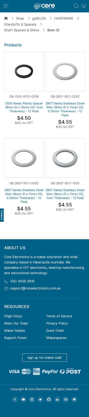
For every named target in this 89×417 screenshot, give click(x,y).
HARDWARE (63, 18)
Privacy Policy (57, 323)
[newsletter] (66, 399)
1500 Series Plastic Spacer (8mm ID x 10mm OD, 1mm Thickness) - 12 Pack (24, 107)
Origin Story (13, 316)
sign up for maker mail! (44, 357)
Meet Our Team (16, 323)
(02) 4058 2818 (22, 281)
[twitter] (40, 399)
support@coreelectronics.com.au (35, 288)
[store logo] (44, 6)
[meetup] (74, 399)
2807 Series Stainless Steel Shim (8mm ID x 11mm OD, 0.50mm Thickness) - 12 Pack (24, 196)
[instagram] (32, 399)
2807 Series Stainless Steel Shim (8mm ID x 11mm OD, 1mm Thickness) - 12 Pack (65, 194)
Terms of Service (59, 316)
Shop (20, 18)
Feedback (2, 215)
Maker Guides (14, 330)
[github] (49, 399)
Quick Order (55, 330)
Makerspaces (56, 338)
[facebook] (15, 399)
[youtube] (23, 399)
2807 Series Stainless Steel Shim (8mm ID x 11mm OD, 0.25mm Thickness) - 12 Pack (65, 109)
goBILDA (39, 18)
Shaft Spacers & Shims (21, 30)
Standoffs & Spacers (20, 24)
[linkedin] (57, 399)
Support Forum (15, 338)
